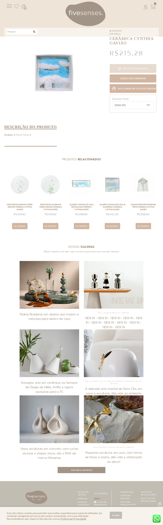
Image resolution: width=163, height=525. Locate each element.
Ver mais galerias (81, 470)
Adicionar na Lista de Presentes (136, 88)
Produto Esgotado (135, 68)
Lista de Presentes (100, 503)
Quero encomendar (133, 78)
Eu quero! (20, 226)
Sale (97, 498)
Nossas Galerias (83, 503)
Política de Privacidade (148, 499)
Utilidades (101, 493)
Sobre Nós (127, 492)
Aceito (116, 515)
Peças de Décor (83, 493)
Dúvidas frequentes (128, 503)
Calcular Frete (120, 98)
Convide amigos (125, 496)
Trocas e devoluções (148, 493)
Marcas (83, 498)
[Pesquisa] (34, 31)
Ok (148, 105)
